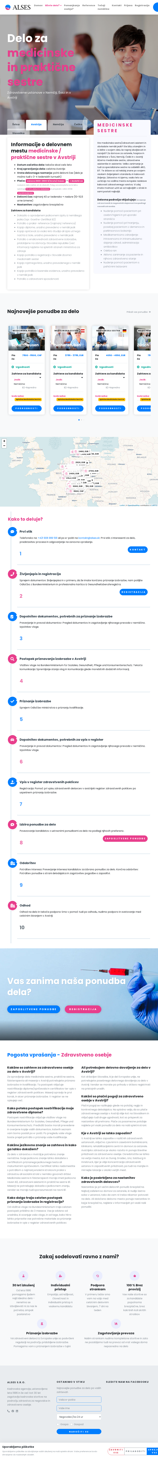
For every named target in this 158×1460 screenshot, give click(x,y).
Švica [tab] (16, 124)
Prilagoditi (136, 1451)
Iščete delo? (52, 5)
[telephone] (8, 1411)
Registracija (142, 5)
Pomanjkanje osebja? (72, 7)
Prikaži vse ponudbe (137, 312)
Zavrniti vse (116, 1451)
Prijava (128, 5)
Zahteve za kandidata (26, 373)
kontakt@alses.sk (89, 538)
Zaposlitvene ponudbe (125, 838)
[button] (79, 420)
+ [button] (4, 441)
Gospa (64, 1424)
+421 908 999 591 (48, 538)
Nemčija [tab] (58, 124)
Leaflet (122, 505)
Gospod (78, 1424)
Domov (38, 5)
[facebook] (13, 1411)
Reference (88, 5)
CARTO (154, 505)
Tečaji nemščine (103, 7)
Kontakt (117, 5)
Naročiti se (79, 1431)
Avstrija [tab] (36, 124)
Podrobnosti (26, 408)
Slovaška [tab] (18, 133)
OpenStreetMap (134, 505)
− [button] (4, 446)
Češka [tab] (78, 124)
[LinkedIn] (17, 1411)
